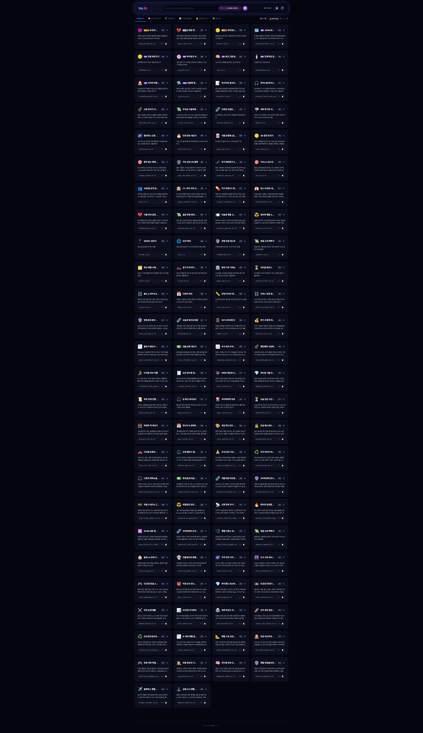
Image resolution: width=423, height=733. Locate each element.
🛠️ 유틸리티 (170, 18)
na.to (143, 8)
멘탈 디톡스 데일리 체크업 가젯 (232, 8)
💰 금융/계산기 (202, 18)
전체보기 (140, 18)
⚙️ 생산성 (217, 18)
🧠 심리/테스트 (154, 18)
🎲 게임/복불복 (185, 18)
